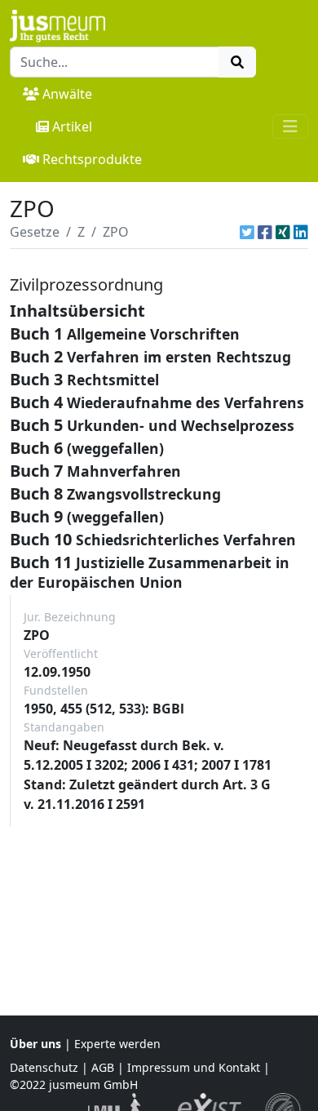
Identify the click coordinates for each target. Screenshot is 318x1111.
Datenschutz (44, 1067)
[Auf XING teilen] (283, 232)
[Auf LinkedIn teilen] (301, 232)
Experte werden (117, 1043)
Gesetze (35, 232)
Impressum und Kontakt (193, 1067)
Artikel (72, 127)
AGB (102, 1067)
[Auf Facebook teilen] (265, 232)
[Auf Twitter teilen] (247, 232)
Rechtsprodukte (92, 159)
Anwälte (67, 94)
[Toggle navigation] (290, 126)
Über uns (35, 1043)
